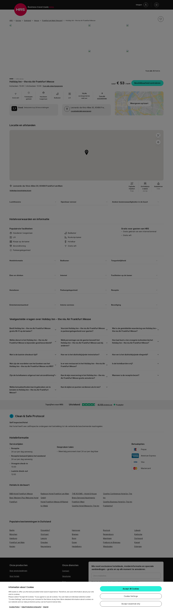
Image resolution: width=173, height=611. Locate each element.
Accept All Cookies (131, 589)
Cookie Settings (131, 596)
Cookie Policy (14, 607)
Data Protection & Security (31, 607)
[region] (86, 596)
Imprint (45, 607)
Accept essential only (130, 604)
